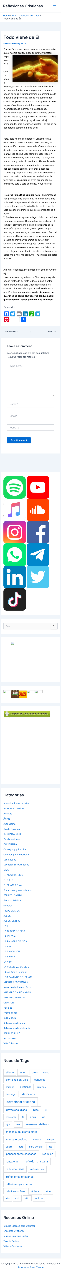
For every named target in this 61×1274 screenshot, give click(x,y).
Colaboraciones (11, 839)
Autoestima (9, 824)
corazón (10, 1087)
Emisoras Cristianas (14, 1231)
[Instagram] (14, 532)
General (7, 905)
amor (23, 1072)
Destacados (9, 859)
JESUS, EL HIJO (11, 920)
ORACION (8, 1002)
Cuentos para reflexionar (16, 854)
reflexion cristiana (36, 1161)
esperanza (11, 1117)
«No (27, 1198)
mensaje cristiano (37, 1124)
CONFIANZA (10, 844)
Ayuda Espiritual (11, 829)
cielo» (35, 1072)
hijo (43, 1117)
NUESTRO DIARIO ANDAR (17, 992)
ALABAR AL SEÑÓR (13, 808)
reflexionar (12, 1161)
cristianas (25, 1086)
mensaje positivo (16, 1139)
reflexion (47, 1153)
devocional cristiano (20, 1102)
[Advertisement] (30, 748)
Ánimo (6, 818)
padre (9, 1146)
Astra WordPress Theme (30, 1267)
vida (48, 1191)
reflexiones (37, 1169)
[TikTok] (14, 599)
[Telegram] (38, 554)
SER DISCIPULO (11, 1033)
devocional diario (16, 1109)
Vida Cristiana (10, 1043)
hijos (8, 1124)
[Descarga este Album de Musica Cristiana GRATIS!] (30, 659)
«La (8, 1198)
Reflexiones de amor (14, 1023)
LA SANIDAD (10, 956)
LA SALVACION (11, 951)
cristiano (41, 1087)
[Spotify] (14, 487)
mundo (50, 1139)
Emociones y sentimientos (17, 890)
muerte (37, 1139)
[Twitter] (38, 576)
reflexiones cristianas (19, 1176)
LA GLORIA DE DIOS (14, 931)
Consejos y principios (14, 849)
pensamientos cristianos (21, 1153)
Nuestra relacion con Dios (17, 987)
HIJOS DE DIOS (11, 910)
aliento (10, 1072)
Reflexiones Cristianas (23, 6)
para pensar (36, 1146)
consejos (39, 1079)
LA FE (6, 926)
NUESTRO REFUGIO (14, 997)
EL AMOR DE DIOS (13, 875)
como (46, 1072)
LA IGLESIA (9, 936)
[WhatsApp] (14, 554)
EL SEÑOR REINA (12, 885)
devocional (29, 1094)
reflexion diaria (15, 1169)
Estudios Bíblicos (12, 900)
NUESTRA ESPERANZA (15, 982)
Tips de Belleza (11, 1241)
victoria (35, 1191)
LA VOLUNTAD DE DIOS (16, 966)
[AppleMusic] (14, 509)
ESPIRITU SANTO (12, 895)
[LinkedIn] (14, 576)
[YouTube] (38, 487)
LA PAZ (7, 946)
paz (50, 1146)
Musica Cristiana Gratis (15, 1236)
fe (23, 1116)
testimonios (9, 1038)
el (46, 1109)
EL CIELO (8, 880)
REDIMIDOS (9, 1018)
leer (18, 1124)
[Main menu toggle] (54, 6)
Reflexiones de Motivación (17, 1028)
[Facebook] (38, 532)
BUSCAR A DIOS (12, 834)
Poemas (7, 1007)
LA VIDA (7, 961)
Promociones (10, 1012)
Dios (36, 1109)
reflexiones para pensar (19, 1184)
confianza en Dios (17, 1079)
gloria (33, 1117)
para (20, 1146)
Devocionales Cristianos (16, 864)
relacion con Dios (15, 1191)
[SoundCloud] (38, 509)
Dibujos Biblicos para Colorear (19, 1226)
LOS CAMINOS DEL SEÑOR (17, 977)
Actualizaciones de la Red (16, 803)
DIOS (6, 869)
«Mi (17, 1198)
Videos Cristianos (12, 1246)
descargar (11, 1094)
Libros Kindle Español (14, 972)
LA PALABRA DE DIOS (15, 941)
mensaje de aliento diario (22, 1131)
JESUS (7, 915)
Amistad (7, 813)
